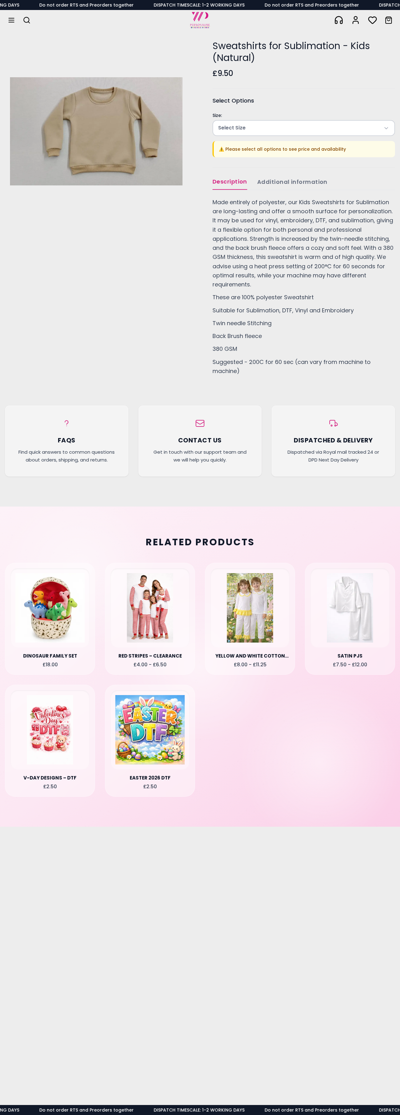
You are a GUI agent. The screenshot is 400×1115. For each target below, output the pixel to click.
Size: (217, 115)
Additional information (292, 182)
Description (229, 181)
